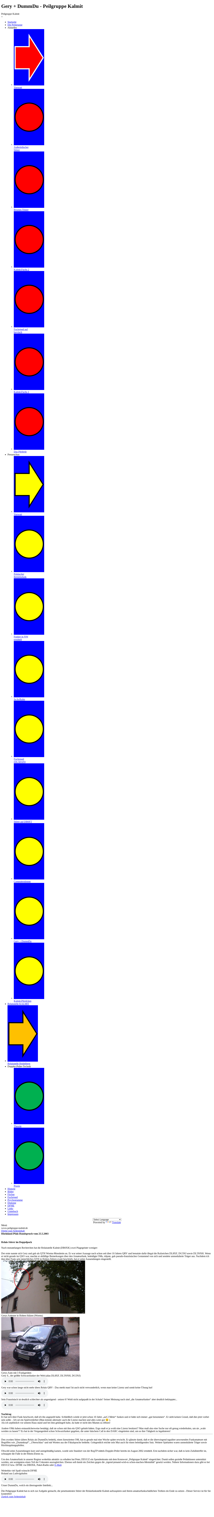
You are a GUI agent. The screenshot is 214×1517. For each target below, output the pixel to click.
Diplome (12, 1203)
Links (10, 1208)
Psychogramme (15, 1200)
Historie (11, 1188)
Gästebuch (13, 1211)
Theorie (17, 1126)
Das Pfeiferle (20, 451)
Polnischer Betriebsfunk (20, 575)
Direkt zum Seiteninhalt (13, 1231)
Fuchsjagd (13, 1197)
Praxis (17, 1186)
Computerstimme (22, 881)
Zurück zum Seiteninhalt (13, 1496)
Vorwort (18, 87)
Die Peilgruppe (15, 24)
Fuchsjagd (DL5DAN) (20, 760)
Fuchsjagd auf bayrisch (21, 330)
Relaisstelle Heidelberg (19, 1063)
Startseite (12, 22)
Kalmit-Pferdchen (22, 1001)
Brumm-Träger (21, 209)
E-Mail (58, 1465)
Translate (116, 1222)
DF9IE (11, 1205)
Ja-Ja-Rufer (19, 699)
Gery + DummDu (22, 941)
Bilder (11, 1191)
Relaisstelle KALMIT (18, 1003)
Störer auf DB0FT (23, 821)
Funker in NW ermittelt (21, 638)
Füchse (11, 1194)
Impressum (13, 1214)
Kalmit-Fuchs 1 (21, 392)
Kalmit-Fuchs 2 (21, 269)
